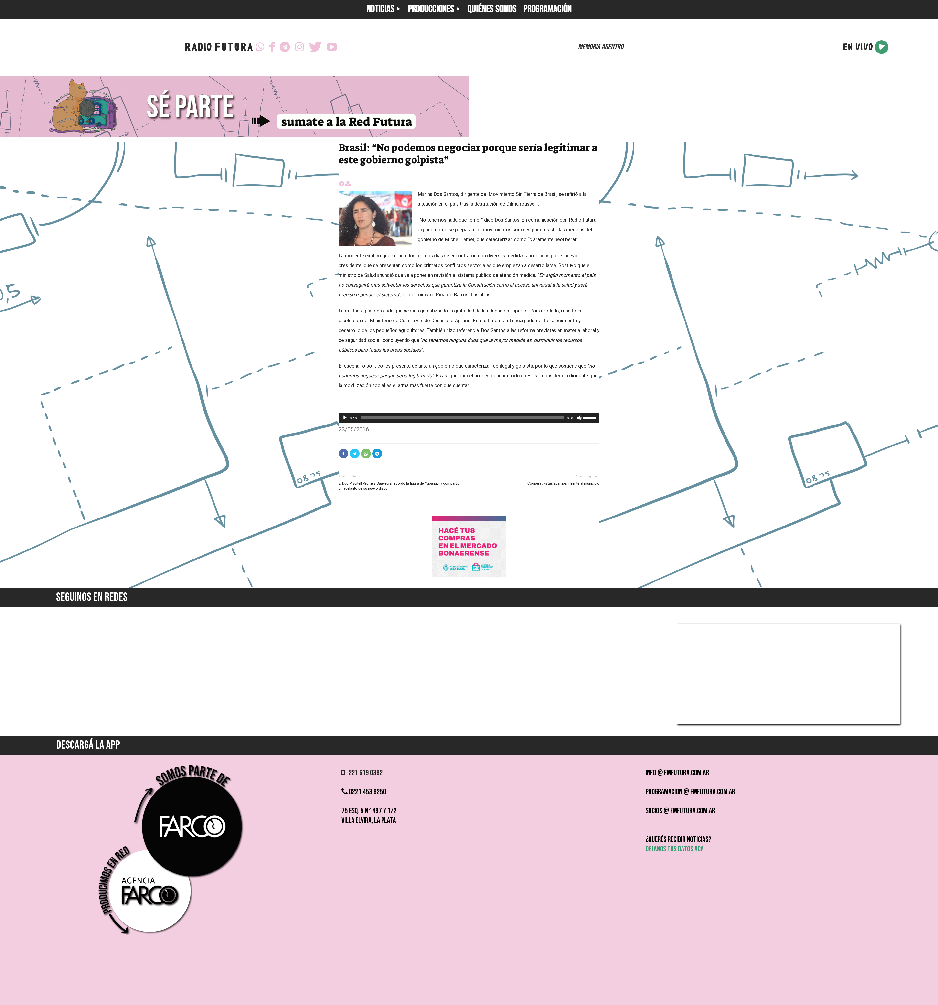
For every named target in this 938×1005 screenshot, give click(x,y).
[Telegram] (285, 47)
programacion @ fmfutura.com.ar (690, 792)
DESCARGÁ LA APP (88, 745)
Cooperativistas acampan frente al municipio (563, 483)
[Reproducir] (344, 417)
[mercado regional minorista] (469, 575)
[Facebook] (272, 47)
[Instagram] (299, 47)
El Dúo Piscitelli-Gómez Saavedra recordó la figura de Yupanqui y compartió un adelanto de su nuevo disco (399, 486)
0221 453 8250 (367, 792)
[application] (469, 418)
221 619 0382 (364, 773)
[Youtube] (332, 47)
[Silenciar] (579, 417)
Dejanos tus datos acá (675, 849)
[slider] (590, 417)
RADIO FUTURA (218, 48)
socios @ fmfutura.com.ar (680, 811)
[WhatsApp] (260, 47)
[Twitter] (315, 47)
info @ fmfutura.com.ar (677, 773)
